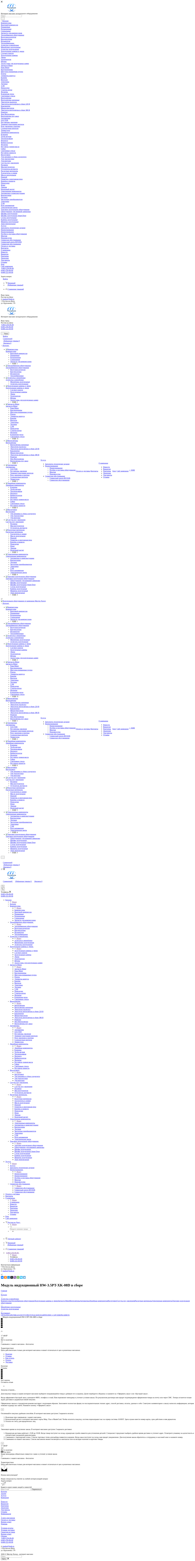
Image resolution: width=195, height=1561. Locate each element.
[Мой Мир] (8, 1277)
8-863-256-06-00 (7, 268)
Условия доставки (8, 1530)
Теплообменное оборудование (26, 926)
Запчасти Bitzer (20, 969)
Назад (14, 902)
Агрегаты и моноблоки (23, 940)
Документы (5, 1510)
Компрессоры (19, 910)
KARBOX (66, 1315)
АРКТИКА (13, 1315)
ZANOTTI (22, 1315)
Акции (3, 1494)
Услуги (12, 1166)
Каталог (13, 904)
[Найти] (3, 18)
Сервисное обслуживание (24, 1188)
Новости (4, 1502)
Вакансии (4, 1504)
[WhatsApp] (18, 1277)
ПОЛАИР (41, 1315)
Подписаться (36, 1489)
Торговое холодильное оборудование (28, 1145)
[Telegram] (24, 1277)
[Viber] (15, 1277)
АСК (35, 1315)
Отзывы (8, 1356)
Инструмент (19, 1074)
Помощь (4, 1524)
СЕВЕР (59, 1315)
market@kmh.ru (8, 299)
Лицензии (5, 1508)
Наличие (8, 1354)
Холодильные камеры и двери (26, 951)
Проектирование (20, 1174)
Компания (5, 1498)
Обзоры (4, 1536)
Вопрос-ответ (6, 1522)
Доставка (9, 1362)
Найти (4, 1559)
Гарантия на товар (8, 1532)
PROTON (30, 1315)
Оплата (8, 1360)
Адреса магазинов (8, 1518)
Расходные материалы (22, 1099)
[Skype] (21, 1277)
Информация (6, 1514)
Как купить (9, 1358)
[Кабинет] (2, 860)
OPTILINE (5, 1315)
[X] (11, 1277)
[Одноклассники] (5, 1277)
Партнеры (5, 1506)
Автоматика (19, 1030)
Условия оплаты (7, 1528)
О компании (14, 1202)
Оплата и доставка (8, 1520)
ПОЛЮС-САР (50, 1315)
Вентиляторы (19, 1005)
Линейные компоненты (23, 1048)
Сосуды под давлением (23, 1087)
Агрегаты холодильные (10, 1309)
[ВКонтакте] (2, 1277)
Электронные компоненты (24, 1123)
